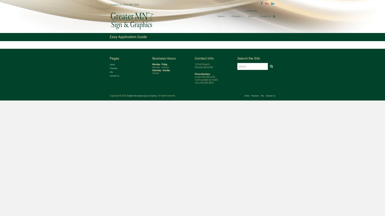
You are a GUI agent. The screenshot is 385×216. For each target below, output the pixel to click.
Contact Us (265, 16)
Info (250, 16)
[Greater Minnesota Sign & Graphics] (132, 13)
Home (221, 16)
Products (236, 16)
